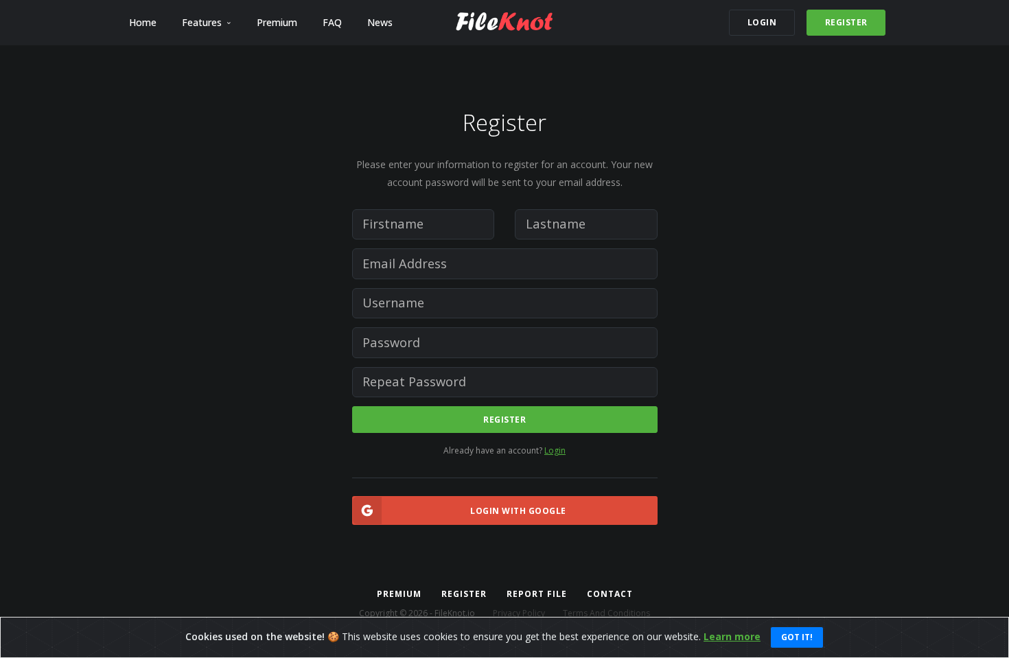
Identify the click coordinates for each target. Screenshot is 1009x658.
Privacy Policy (519, 613)
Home (142, 22)
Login (555, 450)
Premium (277, 22)
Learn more (732, 636)
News (380, 22)
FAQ (332, 22)
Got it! (797, 637)
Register (504, 419)
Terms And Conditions (606, 613)
